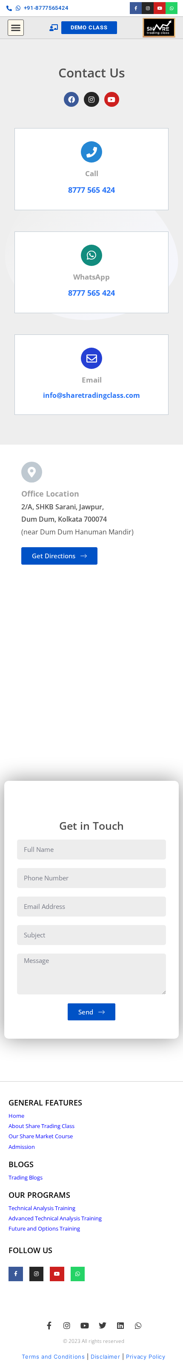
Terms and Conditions (53, 1356)
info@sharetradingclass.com (91, 395)
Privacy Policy (145, 1356)
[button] (16, 28)
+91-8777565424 (46, 8)
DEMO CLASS (89, 27)
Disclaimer (105, 1356)
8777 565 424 (91, 190)
